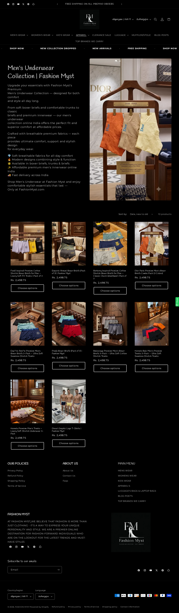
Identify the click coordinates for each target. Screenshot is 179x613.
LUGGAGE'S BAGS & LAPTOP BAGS (137, 491)
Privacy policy (74, 607)
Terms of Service (17, 486)
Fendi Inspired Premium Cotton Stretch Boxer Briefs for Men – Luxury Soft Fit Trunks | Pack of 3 (26, 273)
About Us (68, 470)
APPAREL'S (124, 486)
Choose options (27, 288)
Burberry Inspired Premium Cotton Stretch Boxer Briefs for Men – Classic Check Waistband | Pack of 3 (109, 275)
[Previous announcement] (57, 4)
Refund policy (58, 607)
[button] (18, 35)
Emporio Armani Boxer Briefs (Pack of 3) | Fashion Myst (68, 272)
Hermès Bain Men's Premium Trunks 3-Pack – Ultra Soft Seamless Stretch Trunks (148, 354)
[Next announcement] (121, 4)
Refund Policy (15, 475)
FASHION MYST (22, 607)
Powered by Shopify (39, 607)
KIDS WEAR (124, 480)
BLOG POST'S (125, 496)
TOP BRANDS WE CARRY (132, 501)
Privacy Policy (15, 470)
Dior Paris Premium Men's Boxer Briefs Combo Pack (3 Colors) (150, 272)
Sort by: (123, 214)
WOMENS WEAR (127, 475)
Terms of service (91, 607)
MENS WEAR (125, 470)
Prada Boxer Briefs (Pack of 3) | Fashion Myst (67, 352)
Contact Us (69, 475)
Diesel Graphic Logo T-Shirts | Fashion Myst (66, 430)
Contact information (130, 607)
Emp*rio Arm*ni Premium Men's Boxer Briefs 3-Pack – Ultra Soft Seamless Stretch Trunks (27, 354)
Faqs (65, 480)
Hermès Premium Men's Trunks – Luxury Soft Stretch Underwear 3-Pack (27, 431)
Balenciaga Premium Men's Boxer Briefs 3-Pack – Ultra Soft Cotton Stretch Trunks (110, 354)
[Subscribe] (58, 569)
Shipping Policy (16, 480)
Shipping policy (109, 607)
